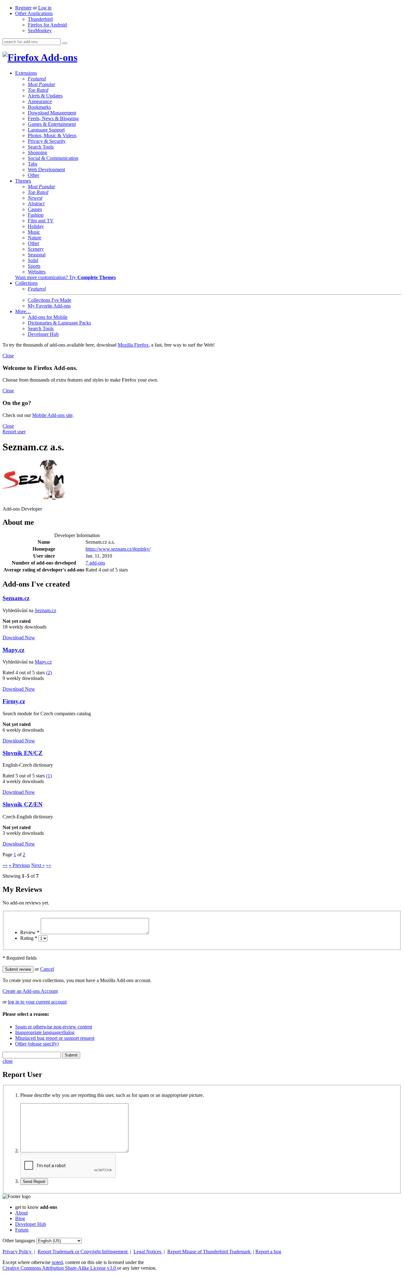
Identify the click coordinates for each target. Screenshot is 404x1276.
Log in (44, 7)
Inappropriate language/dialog (44, 1032)
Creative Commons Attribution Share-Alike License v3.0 (60, 1268)
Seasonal (36, 254)
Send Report (34, 1181)
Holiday (36, 226)
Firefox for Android (47, 24)
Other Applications (34, 13)
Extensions (26, 73)
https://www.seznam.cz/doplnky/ (118, 549)
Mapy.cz (13, 650)
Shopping (37, 152)
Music (34, 232)
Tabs (32, 164)
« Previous (19, 865)
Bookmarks (39, 107)
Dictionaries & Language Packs (59, 322)
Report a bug (268, 1251)
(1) (49, 775)
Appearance (40, 101)
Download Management (52, 112)
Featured (37, 78)
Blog (20, 1218)
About (21, 1212)
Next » (38, 865)
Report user (14, 431)
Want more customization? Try (65, 277)
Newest (35, 198)
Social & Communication (53, 158)
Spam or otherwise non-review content (53, 1026)
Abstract (36, 203)
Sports (34, 266)
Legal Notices (148, 1251)
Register (23, 7)
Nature (34, 237)
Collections (26, 283)
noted (57, 1262)
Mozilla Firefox (133, 345)
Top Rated (38, 90)
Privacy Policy (18, 1251)
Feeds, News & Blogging (53, 118)
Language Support (46, 129)
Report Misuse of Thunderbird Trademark (209, 1251)
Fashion (36, 215)
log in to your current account (37, 1001)
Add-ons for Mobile (48, 317)
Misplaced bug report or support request (54, 1038)
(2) (49, 672)
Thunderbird (40, 19)
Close (8, 355)
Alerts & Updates (45, 95)
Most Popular (41, 84)
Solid (33, 260)
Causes (35, 209)
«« (5, 865)
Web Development (46, 169)
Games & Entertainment (52, 124)
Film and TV (41, 220)
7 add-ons (95, 562)
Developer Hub (43, 334)
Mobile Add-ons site (52, 415)
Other (33, 175)
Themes (23, 181)
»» (48, 865)
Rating (28, 938)
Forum (21, 1229)
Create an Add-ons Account (30, 991)
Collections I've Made (49, 300)
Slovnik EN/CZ (23, 753)
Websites (36, 271)
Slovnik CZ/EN (23, 804)
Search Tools (41, 146)
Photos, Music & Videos (52, 135)
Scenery (36, 249)
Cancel (47, 969)
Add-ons (58, 57)
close (8, 1061)
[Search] (64, 43)
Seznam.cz (16, 598)
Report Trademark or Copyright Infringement (83, 1251)
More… (23, 311)
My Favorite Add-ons (49, 305)
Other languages (19, 1240)
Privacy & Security (47, 141)
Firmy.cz (14, 701)
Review (29, 932)
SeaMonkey (40, 30)
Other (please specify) (37, 1043)
